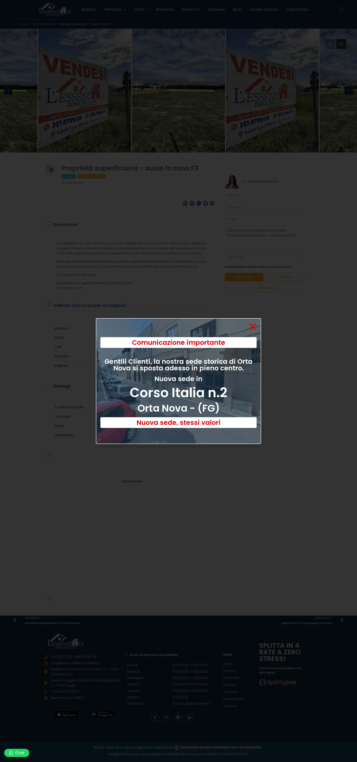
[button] (16, 753)
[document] (178, 381)
